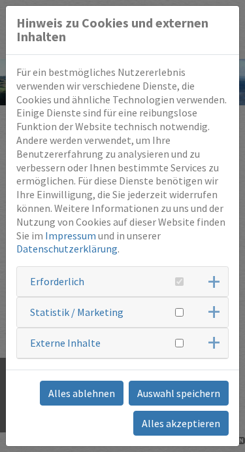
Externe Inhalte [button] (65, 342)
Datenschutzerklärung (67, 248)
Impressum (70, 235)
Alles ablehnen (81, 393)
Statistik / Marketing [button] (76, 312)
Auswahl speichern (178, 393)
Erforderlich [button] (57, 281)
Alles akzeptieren (181, 423)
